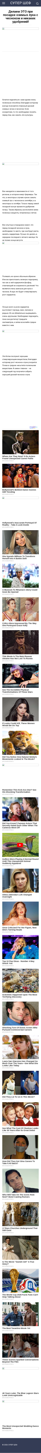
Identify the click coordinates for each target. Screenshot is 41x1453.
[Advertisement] (20, 75)
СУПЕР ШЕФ (20, 3)
